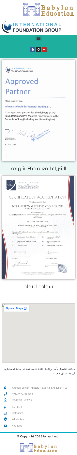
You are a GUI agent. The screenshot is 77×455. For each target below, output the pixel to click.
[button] (38, 38)
